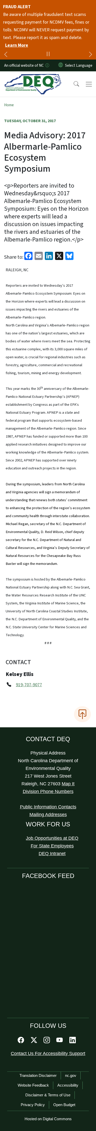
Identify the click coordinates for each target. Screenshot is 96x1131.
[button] (73, 84)
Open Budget (64, 1105)
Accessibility (67, 1085)
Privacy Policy (33, 1105)
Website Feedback (33, 1085)
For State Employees (52, 845)
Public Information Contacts (48, 806)
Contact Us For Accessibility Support (48, 1053)
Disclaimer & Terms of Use (47, 1095)
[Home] (33, 77)
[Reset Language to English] (60, 65)
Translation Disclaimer (38, 1075)
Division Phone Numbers (48, 791)
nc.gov (70, 1075)
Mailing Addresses (48, 814)
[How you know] (47, 65)
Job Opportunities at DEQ (52, 838)
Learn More (16, 45)
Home (9, 105)
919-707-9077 (29, 685)
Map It (68, 783)
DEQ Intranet (52, 853)
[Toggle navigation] (89, 84)
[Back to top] (82, 714)
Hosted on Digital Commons (48, 1119)
